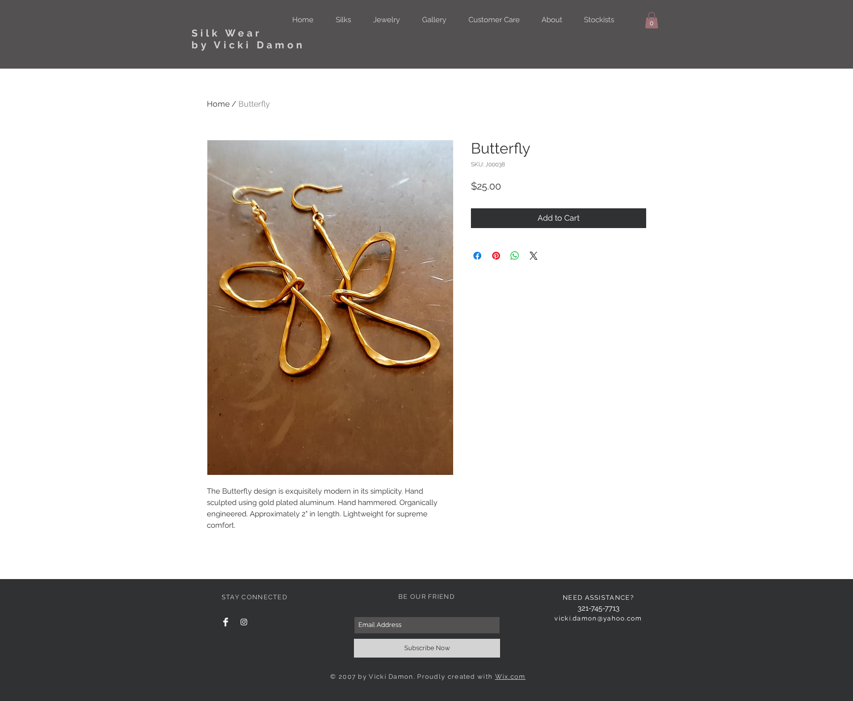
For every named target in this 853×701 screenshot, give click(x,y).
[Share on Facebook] (477, 256)
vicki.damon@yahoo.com (598, 618)
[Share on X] (534, 256)
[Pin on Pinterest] (496, 256)
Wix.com (510, 676)
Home (218, 104)
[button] (652, 20)
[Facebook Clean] (225, 622)
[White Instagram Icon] (243, 622)
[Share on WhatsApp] (515, 256)
